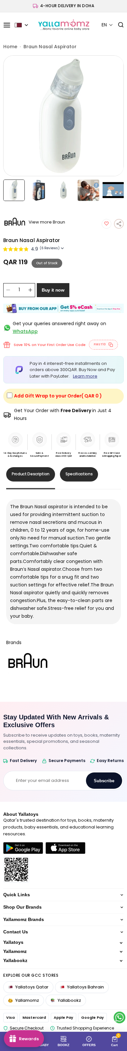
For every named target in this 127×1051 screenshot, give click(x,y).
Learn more (85, 376)
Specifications (79, 474)
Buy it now (53, 290)
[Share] (119, 224)
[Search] (118, 25)
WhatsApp (25, 331)
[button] (107, 25)
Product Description (30, 474)
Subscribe (104, 780)
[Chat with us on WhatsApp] (119, 1017)
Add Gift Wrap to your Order (58, 396)
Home (10, 46)
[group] (64, 116)
